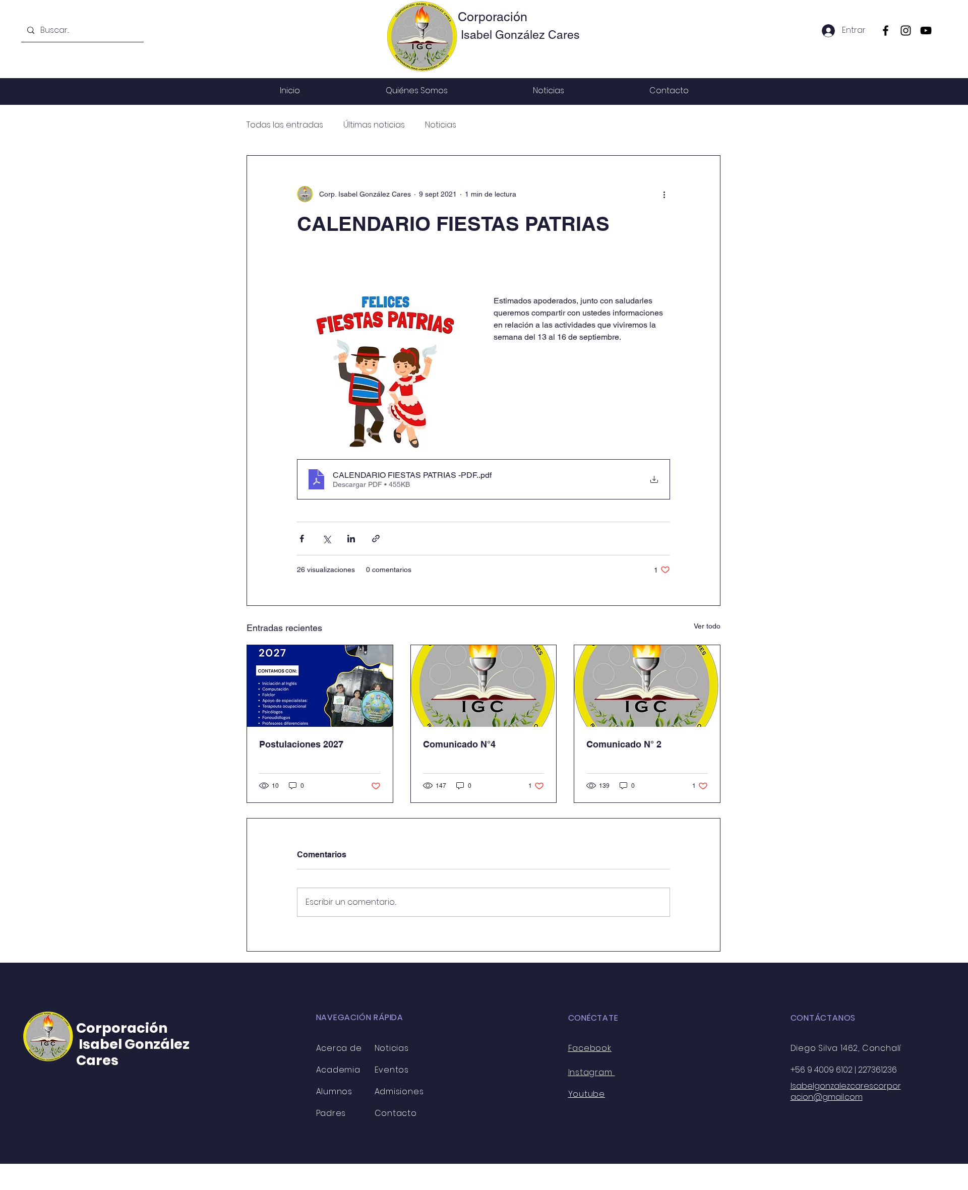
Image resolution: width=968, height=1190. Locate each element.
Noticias (440, 125)
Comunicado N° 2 (623, 744)
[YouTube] (926, 30)
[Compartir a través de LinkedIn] (351, 538)
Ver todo (707, 626)
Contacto (396, 1113)
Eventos (392, 1070)
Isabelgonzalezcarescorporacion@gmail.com (846, 1091)
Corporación (492, 17)
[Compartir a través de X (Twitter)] (326, 538)
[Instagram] (906, 30)
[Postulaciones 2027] (320, 686)
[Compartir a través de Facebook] (302, 538)
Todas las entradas (285, 125)
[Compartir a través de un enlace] (376, 538)
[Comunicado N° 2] (647, 686)
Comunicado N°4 (459, 744)
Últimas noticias (374, 125)
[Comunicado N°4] (484, 686)
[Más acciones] (664, 194)
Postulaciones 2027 (301, 744)
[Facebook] (885, 30)
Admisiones (399, 1091)
